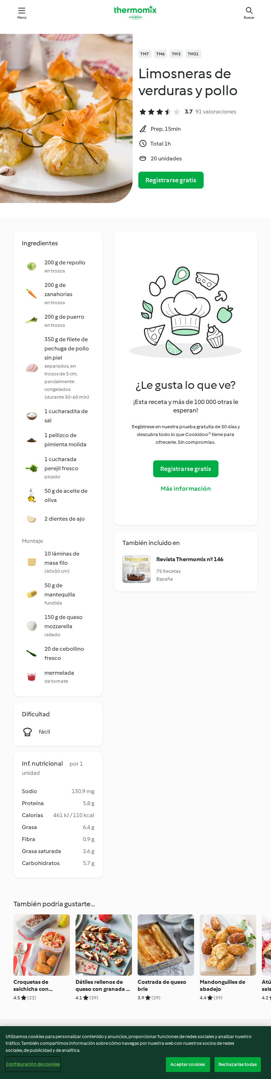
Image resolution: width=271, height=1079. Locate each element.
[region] (135, 1052)
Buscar (249, 17)
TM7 (144, 53)
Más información (186, 488)
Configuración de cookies (33, 1064)
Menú (22, 17)
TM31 (193, 53)
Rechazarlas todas (237, 1064)
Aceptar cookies (187, 1064)
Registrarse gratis (171, 180)
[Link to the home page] (135, 13)
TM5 (176, 53)
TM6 (160, 53)
